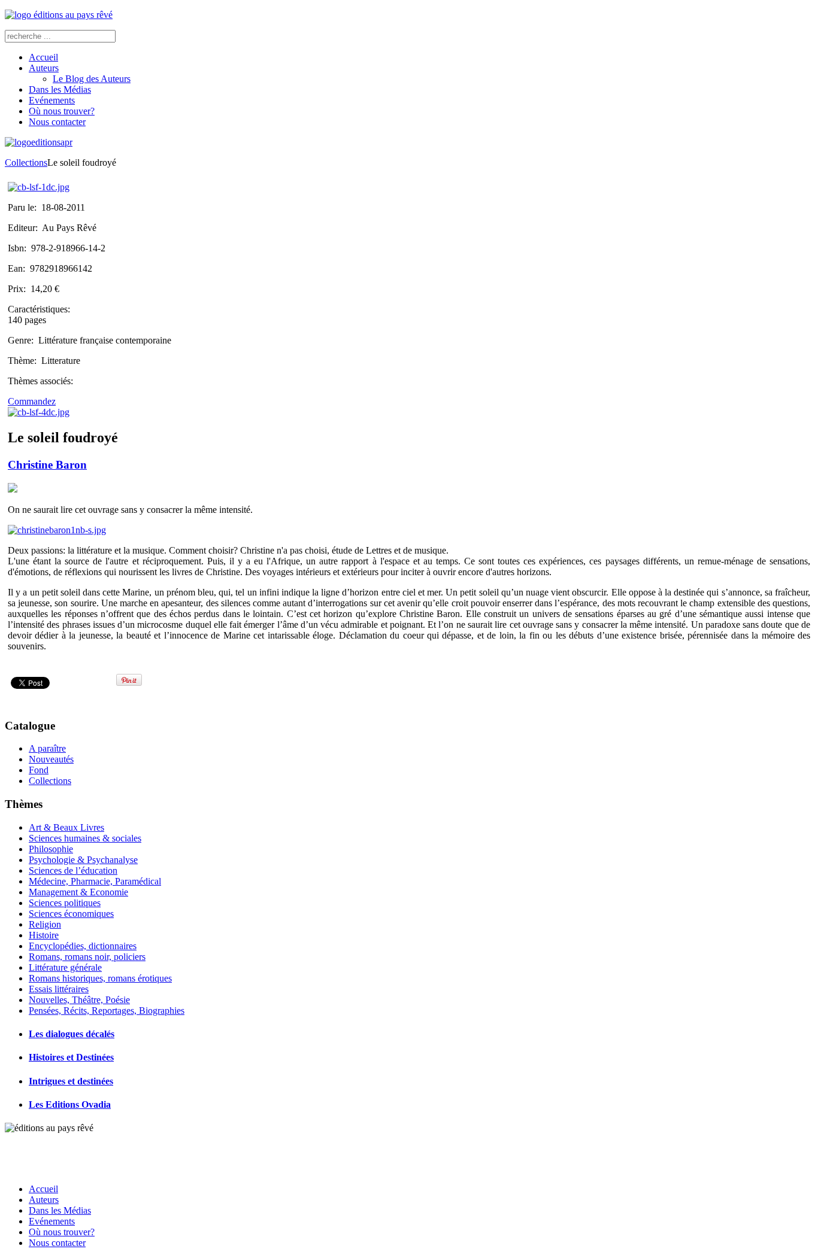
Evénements (52, 100)
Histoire (44, 935)
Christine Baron (47, 464)
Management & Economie (78, 892)
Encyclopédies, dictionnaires (83, 946)
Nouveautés (51, 759)
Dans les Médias (60, 89)
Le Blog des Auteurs (92, 79)
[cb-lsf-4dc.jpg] (38, 412)
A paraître (47, 748)
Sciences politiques (65, 903)
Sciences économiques (71, 913)
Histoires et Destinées (71, 1057)
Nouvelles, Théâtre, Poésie (79, 1000)
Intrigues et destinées (71, 1081)
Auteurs (44, 68)
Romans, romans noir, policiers (87, 957)
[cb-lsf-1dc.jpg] (38, 187)
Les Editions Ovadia (70, 1104)
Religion (45, 924)
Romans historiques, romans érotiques (100, 978)
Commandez (32, 401)
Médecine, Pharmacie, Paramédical (95, 881)
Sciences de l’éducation (73, 870)
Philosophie (51, 849)
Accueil (43, 57)
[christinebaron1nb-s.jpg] (57, 530)
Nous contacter (57, 122)
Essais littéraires (59, 989)
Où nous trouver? (62, 111)
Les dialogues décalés (71, 1034)
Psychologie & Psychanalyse (83, 860)
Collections (26, 162)
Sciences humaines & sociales (85, 838)
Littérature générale (65, 967)
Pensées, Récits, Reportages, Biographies (106, 1010)
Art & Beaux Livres (66, 827)
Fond (39, 770)
